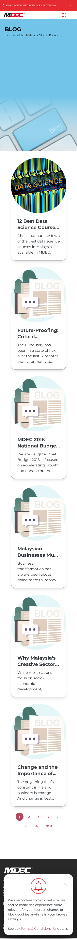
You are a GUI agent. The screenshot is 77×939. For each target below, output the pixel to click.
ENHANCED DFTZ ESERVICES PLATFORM (31, 5)
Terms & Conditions (36, 929)
